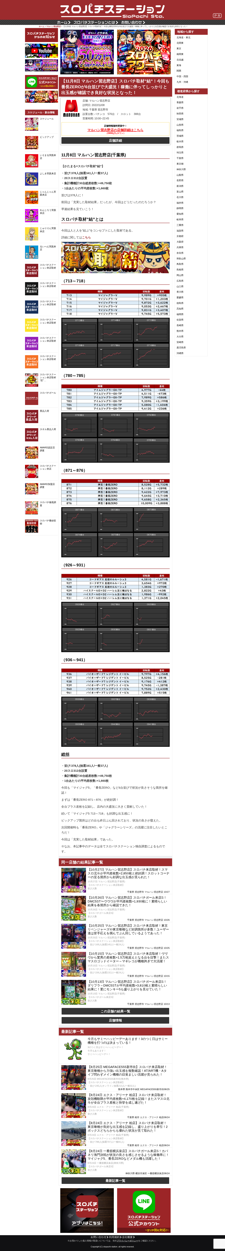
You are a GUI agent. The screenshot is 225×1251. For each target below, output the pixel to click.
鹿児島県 (181, 347)
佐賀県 (180, 319)
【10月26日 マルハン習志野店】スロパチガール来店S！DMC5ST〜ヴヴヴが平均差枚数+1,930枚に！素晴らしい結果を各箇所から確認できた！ (127, 901)
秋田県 (180, 113)
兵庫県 (180, 247)
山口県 (180, 286)
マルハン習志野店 (53, 26)
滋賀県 (180, 230)
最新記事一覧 (115, 1180)
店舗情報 (115, 1020)
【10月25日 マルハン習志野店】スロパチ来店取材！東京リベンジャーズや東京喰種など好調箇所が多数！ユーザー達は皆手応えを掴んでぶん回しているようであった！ (128, 929)
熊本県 (180, 331)
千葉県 (180, 158)
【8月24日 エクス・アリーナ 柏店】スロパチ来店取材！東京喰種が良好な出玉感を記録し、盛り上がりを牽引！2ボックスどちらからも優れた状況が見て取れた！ (128, 1126)
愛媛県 (180, 297)
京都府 (180, 236)
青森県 (180, 102)
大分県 (180, 336)
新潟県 (180, 186)
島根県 (180, 269)
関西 (179, 70)
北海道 (180, 97)
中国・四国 (182, 76)
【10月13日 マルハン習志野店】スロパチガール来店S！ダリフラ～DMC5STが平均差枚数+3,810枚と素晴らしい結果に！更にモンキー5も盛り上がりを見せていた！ (127, 985)
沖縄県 (180, 353)
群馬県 (180, 147)
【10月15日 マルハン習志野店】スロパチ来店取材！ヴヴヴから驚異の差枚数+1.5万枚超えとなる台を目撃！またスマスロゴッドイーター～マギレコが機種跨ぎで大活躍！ (128, 957)
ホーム (41, 26)
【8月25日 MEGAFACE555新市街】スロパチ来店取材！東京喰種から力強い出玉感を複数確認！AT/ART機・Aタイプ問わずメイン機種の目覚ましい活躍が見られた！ (127, 1070)
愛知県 (180, 214)
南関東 (180, 54)
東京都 (180, 163)
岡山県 (180, 275)
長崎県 (180, 325)
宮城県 (180, 119)
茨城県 (180, 136)
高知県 (180, 308)
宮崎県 (180, 342)
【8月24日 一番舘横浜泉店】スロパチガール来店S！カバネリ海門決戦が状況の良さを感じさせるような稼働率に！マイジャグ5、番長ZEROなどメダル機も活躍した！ (128, 1154)
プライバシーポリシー (127, 1241)
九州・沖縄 (182, 82)
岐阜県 (180, 219)
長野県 (180, 180)
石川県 (180, 197)
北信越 (180, 59)
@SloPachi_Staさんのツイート (41, 540)
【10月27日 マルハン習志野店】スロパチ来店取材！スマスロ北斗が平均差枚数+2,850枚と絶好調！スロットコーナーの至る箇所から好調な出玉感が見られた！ (128, 873)
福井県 (180, 202)
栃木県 (180, 141)
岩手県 (180, 108)
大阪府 (180, 241)
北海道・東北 (183, 37)
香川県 (180, 292)
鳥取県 (180, 264)
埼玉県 (180, 152)
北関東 (180, 43)
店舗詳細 (115, 140)
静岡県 (180, 208)
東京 (179, 48)
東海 (179, 65)
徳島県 (180, 303)
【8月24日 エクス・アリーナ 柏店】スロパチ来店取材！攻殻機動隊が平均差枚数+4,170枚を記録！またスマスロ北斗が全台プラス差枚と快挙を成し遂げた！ (128, 1098)
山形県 (180, 125)
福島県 (180, 130)
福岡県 (180, 314)
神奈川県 (181, 169)
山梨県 (180, 175)
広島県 (180, 280)
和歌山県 (181, 258)
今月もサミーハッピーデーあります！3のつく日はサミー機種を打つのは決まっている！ (128, 1040)
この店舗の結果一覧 (115, 1011)
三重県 (180, 225)
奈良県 (180, 253)
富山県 (180, 191)
